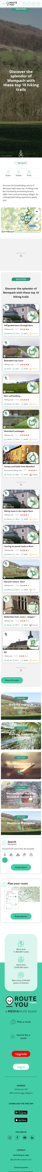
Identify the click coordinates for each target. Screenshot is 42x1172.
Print (29, 175)
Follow (18, 175)
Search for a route (23, 1036)
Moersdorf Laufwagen (14, 431)
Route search (21, 867)
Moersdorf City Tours (13, 360)
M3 (5, 652)
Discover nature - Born (14, 581)
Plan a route (24, 1021)
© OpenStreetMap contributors (31, 232)
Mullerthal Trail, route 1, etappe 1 (19, 617)
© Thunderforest (18, 232)
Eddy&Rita (9, 156)
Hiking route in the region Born (18, 511)
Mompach (22, 163)
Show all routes (12, 680)
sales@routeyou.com (22, 1159)
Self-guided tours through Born (18, 325)
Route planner (21, 916)
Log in (21, 1067)
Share (8, 175)
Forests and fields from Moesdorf (19, 466)
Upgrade (21, 1054)
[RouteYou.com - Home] (11, 4)
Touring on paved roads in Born (18, 546)
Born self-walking (12, 396)
